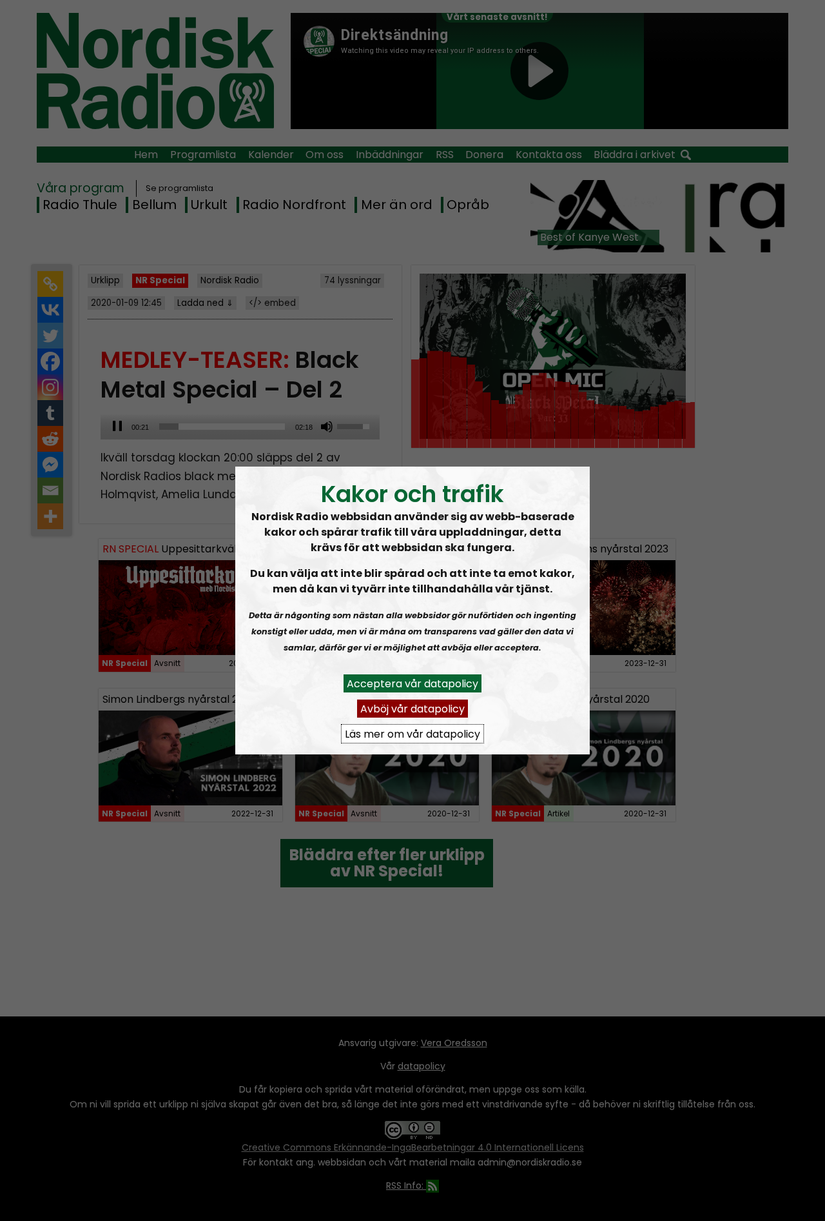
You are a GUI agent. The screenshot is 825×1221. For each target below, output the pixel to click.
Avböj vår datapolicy (412, 708)
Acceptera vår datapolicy (412, 683)
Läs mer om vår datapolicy (412, 733)
